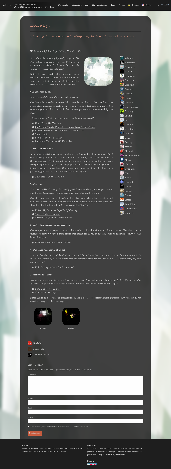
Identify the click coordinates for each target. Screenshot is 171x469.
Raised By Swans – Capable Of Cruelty (56, 210)
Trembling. (130, 204)
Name (30, 399)
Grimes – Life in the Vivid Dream (53, 217)
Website (30, 417)
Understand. (131, 208)
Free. (127, 120)
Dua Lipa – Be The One (48, 123)
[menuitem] (63, 5)
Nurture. (129, 164)
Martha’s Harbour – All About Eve (53, 141)
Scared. (128, 195)
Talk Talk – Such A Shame (49, 176)
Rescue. (129, 186)
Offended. (130, 168)
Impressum (92, 445)
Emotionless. (131, 106)
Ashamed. (130, 67)
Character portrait (80, 5)
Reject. (128, 177)
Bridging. (129, 84)
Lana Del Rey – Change (47, 288)
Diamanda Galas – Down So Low (53, 242)
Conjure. (129, 89)
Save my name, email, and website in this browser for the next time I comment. (59, 427)
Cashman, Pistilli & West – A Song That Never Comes (65, 127)
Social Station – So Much (48, 137)
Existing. (129, 111)
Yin (79, 51)
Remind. (129, 182)
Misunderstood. (133, 155)
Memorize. (130, 151)
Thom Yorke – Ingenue (47, 214)
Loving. (128, 142)
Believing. (130, 76)
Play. (127, 173)
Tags (113, 5)
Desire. (128, 98)
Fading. (128, 115)
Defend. (129, 93)
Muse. (128, 160)
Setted (128, 199)
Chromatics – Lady (45, 292)
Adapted (129, 58)
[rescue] (43, 316)
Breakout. (130, 80)
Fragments (63, 5)
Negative (71, 51)
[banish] (71, 316)
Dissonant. (130, 102)
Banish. (128, 71)
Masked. (129, 146)
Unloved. (129, 213)
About (122, 5)
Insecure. (129, 133)
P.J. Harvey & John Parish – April (54, 267)
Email (30, 408)
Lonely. (128, 137)
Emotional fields (99, 5)
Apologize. (130, 62)
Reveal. (128, 190)
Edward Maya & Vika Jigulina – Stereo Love (59, 130)
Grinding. (130, 129)
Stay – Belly (41, 134)
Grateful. (129, 124)
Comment (32, 375)
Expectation (58, 51)
